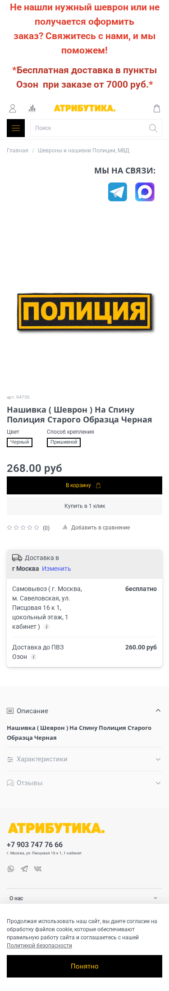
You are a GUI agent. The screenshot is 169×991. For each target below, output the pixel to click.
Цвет (13, 432)
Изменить (56, 568)
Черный (19, 442)
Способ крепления (70, 432)
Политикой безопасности (39, 945)
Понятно (85, 966)
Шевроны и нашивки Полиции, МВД (83, 150)
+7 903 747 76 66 (35, 845)
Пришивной (63, 442)
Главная (17, 150)
